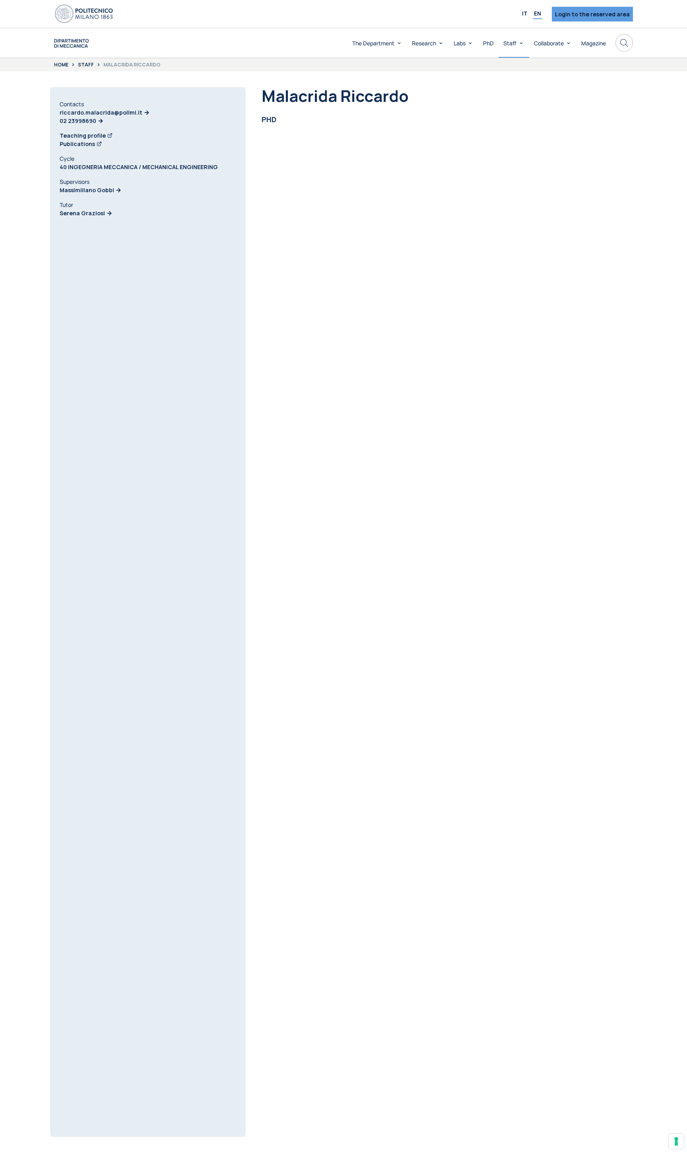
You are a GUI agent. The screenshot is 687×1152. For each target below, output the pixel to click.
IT (525, 13)
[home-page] (71, 43)
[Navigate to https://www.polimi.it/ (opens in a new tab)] (84, 13)
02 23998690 (78, 121)
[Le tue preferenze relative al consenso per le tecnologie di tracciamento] (676, 1141)
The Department (373, 43)
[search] (624, 43)
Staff (509, 43)
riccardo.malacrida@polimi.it (101, 112)
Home (61, 64)
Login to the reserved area (592, 14)
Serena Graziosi (82, 213)
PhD (488, 43)
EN (537, 13)
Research (424, 43)
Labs (460, 43)
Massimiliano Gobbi (87, 190)
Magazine (593, 43)
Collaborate (549, 43)
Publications (77, 144)
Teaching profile (83, 135)
